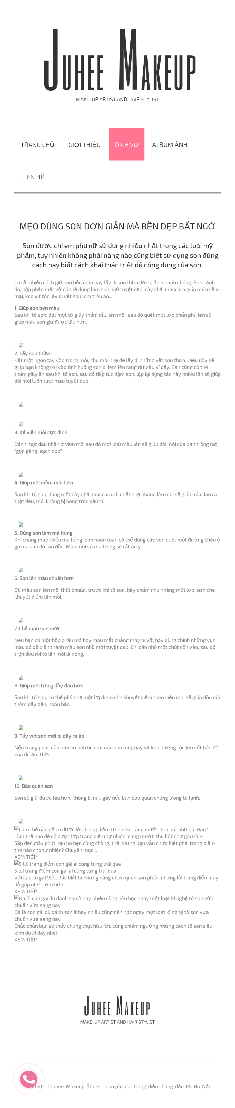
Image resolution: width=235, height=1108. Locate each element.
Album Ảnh (169, 144)
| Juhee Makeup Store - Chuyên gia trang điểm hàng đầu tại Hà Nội (128, 1086)
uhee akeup (120, 69)
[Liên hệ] (29, 1078)
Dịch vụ (126, 144)
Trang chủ (37, 144)
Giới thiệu (84, 144)
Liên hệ (33, 176)
